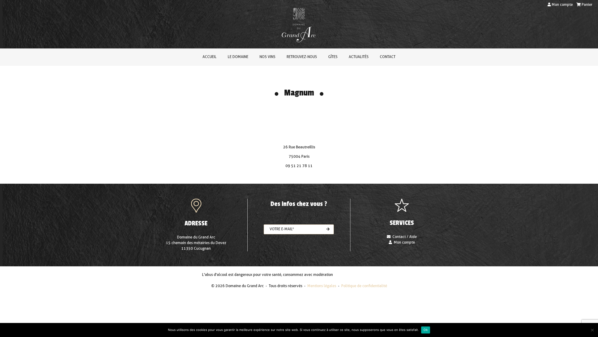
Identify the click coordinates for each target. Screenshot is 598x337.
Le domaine (238, 57)
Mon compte (562, 4)
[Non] (592, 330)
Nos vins (267, 57)
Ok (426, 330)
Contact (387, 57)
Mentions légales (321, 286)
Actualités (359, 57)
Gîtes (333, 57)
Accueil (210, 57)
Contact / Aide (404, 236)
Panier (587, 4)
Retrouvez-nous (302, 57)
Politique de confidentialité (364, 286)
